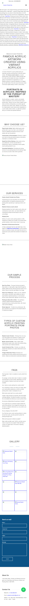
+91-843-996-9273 (13, 592)
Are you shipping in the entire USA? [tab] (10, 411)
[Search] (22, 5)
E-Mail (3, 535)
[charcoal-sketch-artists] (20, 506)
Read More (7, 16)
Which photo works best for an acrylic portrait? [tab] (12, 393)
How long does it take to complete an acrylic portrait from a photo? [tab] (14, 374)
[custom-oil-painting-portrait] (8, 485)
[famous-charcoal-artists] (20, 496)
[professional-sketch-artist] (8, 455)
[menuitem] (22, 5)
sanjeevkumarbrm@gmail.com (13, 595)
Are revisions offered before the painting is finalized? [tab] (13, 401)
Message (4, 542)
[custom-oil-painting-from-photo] (20, 455)
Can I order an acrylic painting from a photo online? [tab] (13, 385)
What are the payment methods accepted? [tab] (11, 419)
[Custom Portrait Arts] (12, 5)
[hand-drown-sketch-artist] (8, 496)
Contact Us (26, 45)
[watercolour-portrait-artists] (20, 475)
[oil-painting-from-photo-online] (20, 465)
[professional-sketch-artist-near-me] (20, 485)
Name (3, 522)
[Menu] (26, 5)
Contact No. (5, 529)
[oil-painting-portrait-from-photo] (8, 475)
